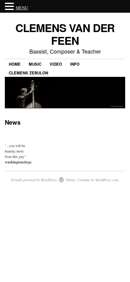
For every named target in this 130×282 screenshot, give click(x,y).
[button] (10, 6)
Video (56, 64)
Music (35, 64)
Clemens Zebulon (28, 73)
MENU (22, 8)
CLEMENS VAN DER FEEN (65, 34)
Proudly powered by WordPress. (34, 179)
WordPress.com (106, 179)
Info (75, 64)
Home (15, 64)
